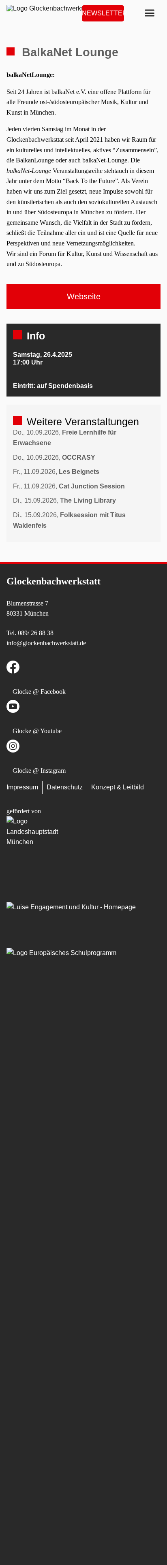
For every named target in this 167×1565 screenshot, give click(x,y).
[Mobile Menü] (149, 13)
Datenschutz (65, 787)
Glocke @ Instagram (39, 770)
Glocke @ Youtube (37, 730)
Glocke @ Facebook (39, 691)
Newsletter (103, 13)
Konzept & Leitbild (117, 787)
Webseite (84, 296)
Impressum (22, 787)
